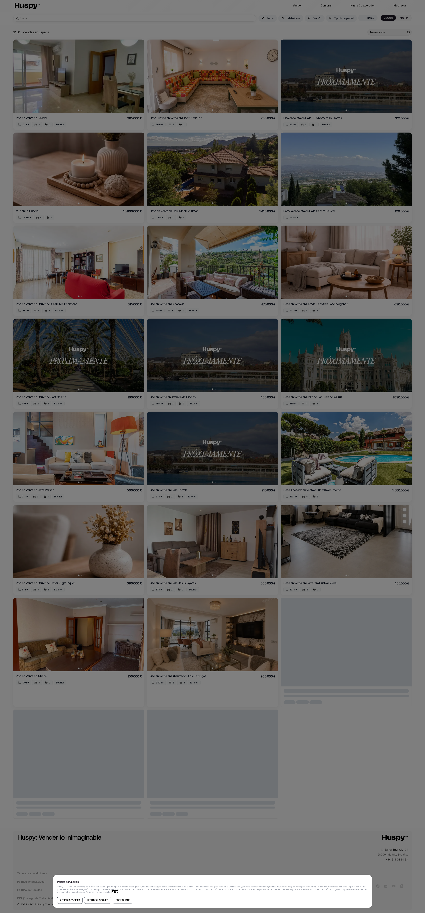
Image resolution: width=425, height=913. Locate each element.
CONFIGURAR (122, 900)
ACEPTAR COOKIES (70, 900)
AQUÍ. (115, 892)
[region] (212, 891)
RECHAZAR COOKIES (97, 900)
